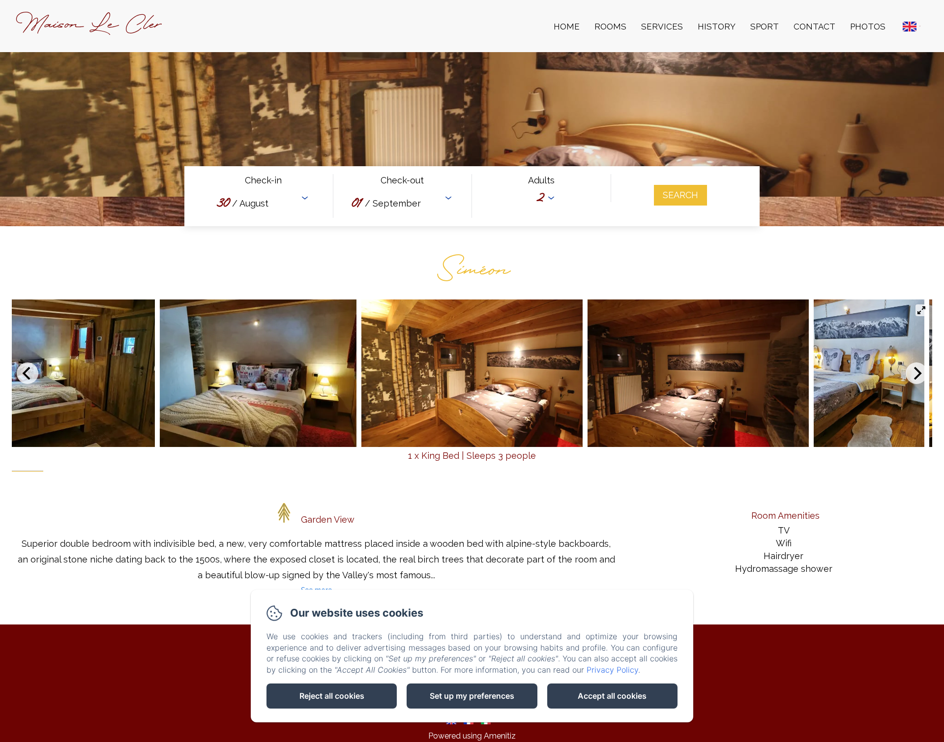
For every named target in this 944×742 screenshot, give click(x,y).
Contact (814, 26)
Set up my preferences (472, 696)
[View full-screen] (921, 310)
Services (662, 26)
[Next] (916, 373)
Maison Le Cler (88, 25)
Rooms (610, 26)
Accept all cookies (612, 696)
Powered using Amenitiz (472, 736)
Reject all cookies (331, 696)
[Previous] (27, 373)
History (717, 26)
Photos (867, 26)
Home (567, 26)
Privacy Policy (612, 670)
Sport (764, 26)
